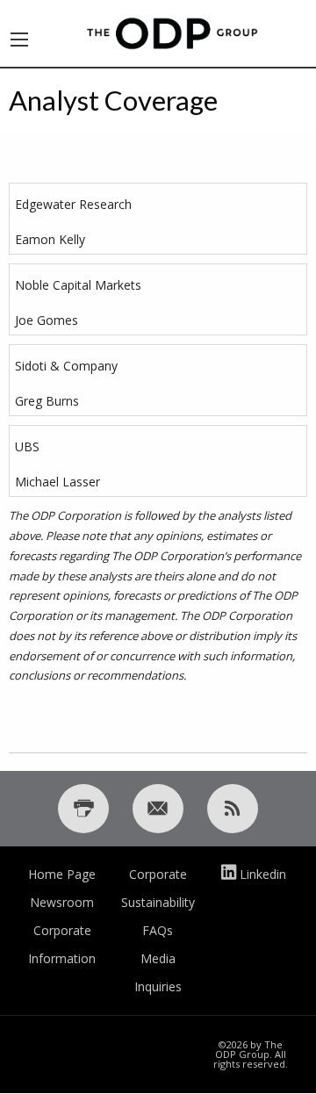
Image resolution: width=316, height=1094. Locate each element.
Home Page (62, 874)
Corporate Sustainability (158, 888)
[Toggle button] (19, 33)
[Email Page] (158, 808)
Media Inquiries (158, 972)
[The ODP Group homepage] (172, 31)
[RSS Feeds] (232, 808)
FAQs (157, 930)
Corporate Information (62, 944)
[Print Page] (83, 808)
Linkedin (263, 874)
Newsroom (62, 902)
